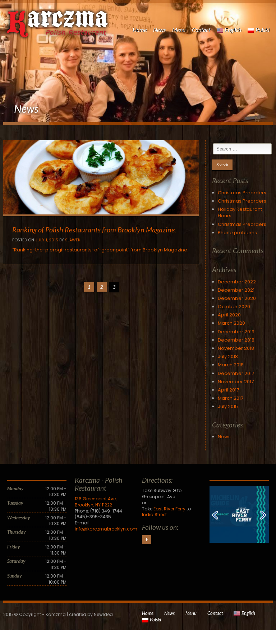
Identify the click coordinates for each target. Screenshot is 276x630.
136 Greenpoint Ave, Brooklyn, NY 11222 (95, 502)
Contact (201, 29)
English (233, 29)
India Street (154, 514)
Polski (263, 29)
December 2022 (237, 281)
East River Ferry (169, 509)
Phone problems (237, 232)
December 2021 (236, 290)
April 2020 (229, 314)
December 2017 (236, 373)
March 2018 (231, 364)
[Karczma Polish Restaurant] (57, 18)
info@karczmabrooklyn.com (106, 529)
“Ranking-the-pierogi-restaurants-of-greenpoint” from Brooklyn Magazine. (100, 249)
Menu (178, 29)
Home (140, 29)
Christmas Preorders (242, 192)
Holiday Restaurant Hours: (240, 212)
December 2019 (236, 331)
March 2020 (231, 323)
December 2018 (236, 340)
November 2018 (236, 348)
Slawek (72, 240)
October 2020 (234, 306)
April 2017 (228, 389)
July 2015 (228, 406)
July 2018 (228, 356)
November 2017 (236, 381)
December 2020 (237, 298)
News (159, 29)
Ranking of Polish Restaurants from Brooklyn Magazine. (94, 229)
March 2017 (230, 398)
